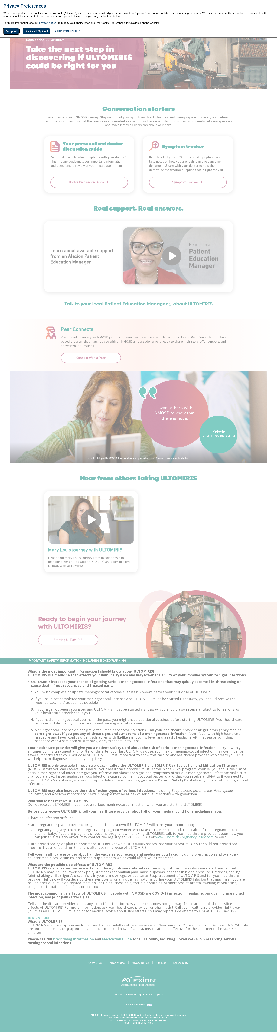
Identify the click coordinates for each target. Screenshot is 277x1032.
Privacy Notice (47, 22)
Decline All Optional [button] (36, 31)
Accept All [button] (11, 31)
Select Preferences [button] (66, 30)
